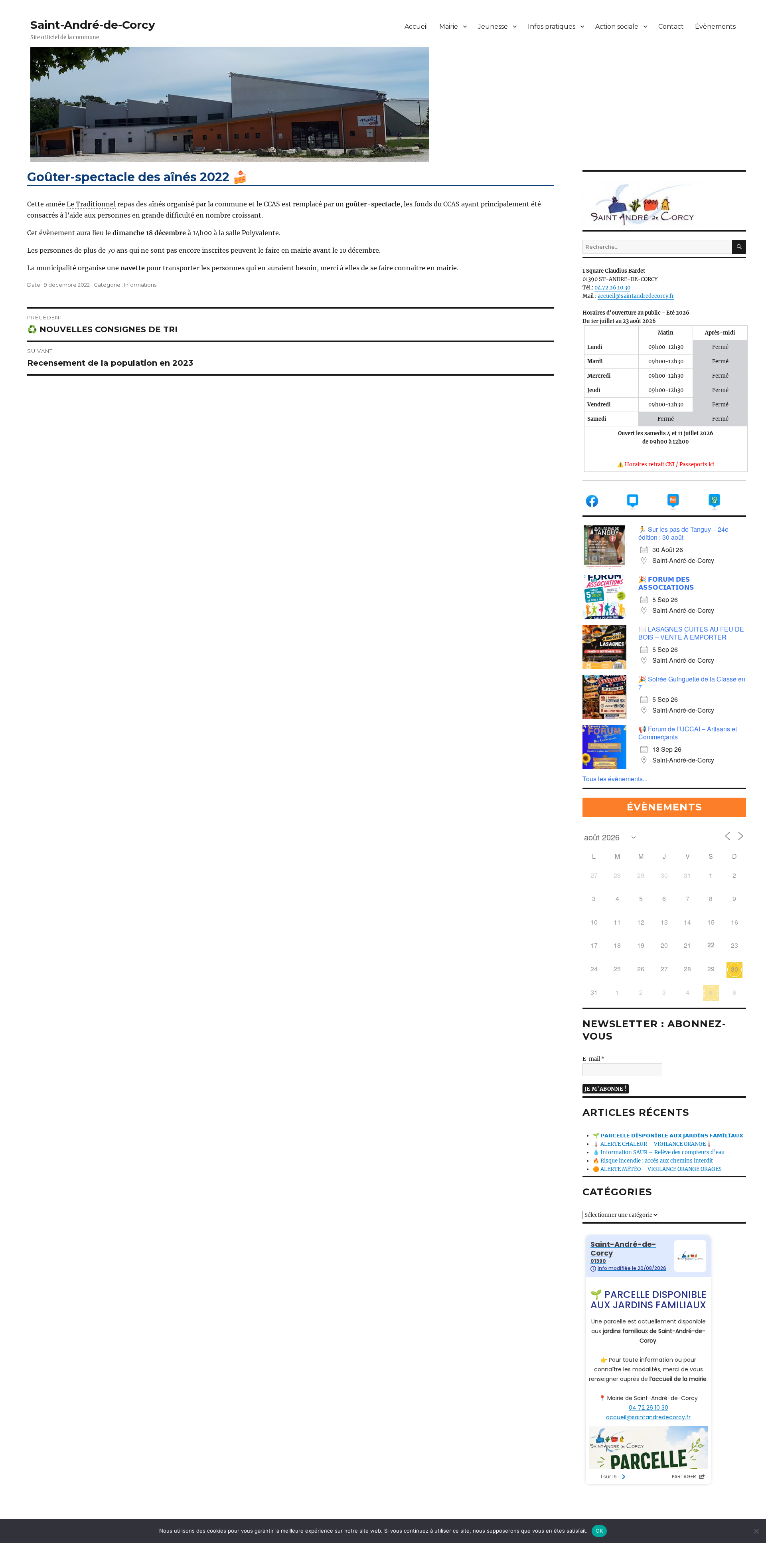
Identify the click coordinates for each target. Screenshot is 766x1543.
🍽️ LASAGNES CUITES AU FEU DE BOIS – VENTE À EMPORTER (691, 633)
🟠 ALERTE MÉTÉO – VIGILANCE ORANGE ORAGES (657, 1169)
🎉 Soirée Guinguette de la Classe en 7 (691, 682)
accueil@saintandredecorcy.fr (636, 296)
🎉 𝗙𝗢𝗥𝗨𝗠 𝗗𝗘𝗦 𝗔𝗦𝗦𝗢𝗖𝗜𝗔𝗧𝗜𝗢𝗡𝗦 (666, 583)
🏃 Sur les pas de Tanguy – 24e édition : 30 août (683, 533)
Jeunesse (493, 26)
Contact (671, 26)
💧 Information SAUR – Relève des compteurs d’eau (659, 1152)
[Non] (756, 1531)
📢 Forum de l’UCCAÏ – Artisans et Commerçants (687, 732)
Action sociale (616, 26)
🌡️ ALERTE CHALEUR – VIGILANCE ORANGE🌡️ (652, 1144)
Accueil (416, 26)
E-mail (593, 1059)
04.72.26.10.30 (612, 287)
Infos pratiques (551, 26)
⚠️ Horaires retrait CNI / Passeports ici (666, 464)
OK (599, 1530)
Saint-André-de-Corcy (92, 25)
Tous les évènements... (615, 778)
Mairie (448, 26)
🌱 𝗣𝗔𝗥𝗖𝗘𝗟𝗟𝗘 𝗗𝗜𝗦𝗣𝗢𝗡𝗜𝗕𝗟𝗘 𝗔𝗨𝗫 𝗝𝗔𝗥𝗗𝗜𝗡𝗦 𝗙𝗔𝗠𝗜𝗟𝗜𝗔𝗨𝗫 (668, 1135)
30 (734, 969)
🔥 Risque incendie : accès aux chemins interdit (653, 1160)
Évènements (715, 26)
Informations (140, 284)
